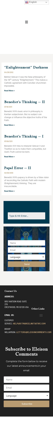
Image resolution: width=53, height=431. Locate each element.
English (33, 2)
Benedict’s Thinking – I (23, 136)
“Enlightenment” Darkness (26, 67)
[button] (26, 22)
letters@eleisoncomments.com (33, 332)
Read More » (9, 91)
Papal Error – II (17, 168)
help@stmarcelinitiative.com (29, 323)
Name (11, 239)
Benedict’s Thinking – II (24, 102)
